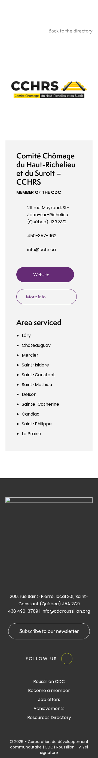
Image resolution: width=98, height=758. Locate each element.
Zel (85, 747)
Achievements (49, 708)
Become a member (49, 690)
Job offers (49, 699)
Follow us (41, 658)
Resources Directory (49, 717)
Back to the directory (70, 31)
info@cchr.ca (41, 249)
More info (36, 297)
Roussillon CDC (49, 681)
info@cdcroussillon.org (66, 611)
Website (41, 275)
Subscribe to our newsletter (49, 630)
